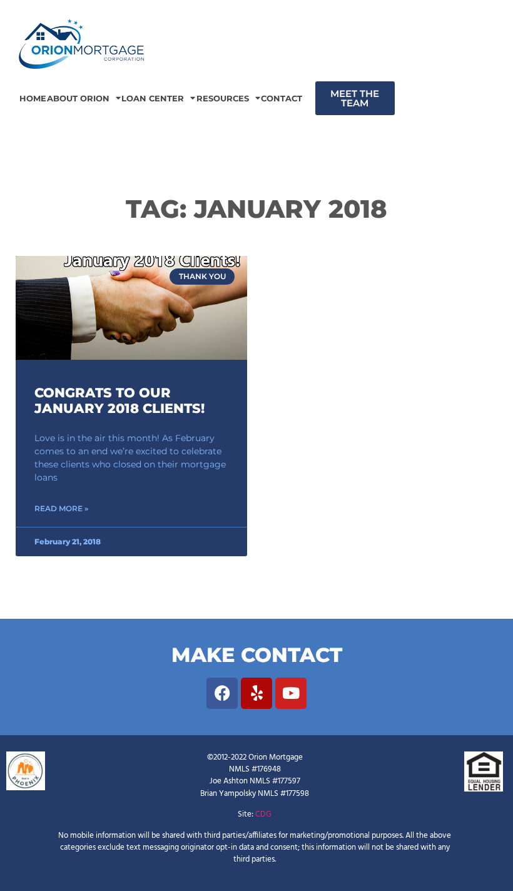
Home (32, 98)
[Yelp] (256, 693)
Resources (222, 98)
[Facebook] (222, 693)
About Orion (78, 98)
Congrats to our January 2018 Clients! (119, 400)
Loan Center (152, 98)
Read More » (61, 508)
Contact (281, 98)
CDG (263, 814)
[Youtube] (291, 693)
